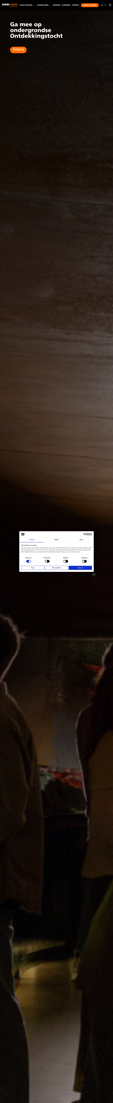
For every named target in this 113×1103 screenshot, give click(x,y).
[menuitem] (27, 5)
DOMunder (10, 5)
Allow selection (56, 568)
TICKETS (18, 49)
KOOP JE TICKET (90, 5)
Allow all (80, 568)
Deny (32, 568)
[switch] (47, 561)
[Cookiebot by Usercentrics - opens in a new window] (84, 534)
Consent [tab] (31, 539)
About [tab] (81, 539)
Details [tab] (57, 539)
